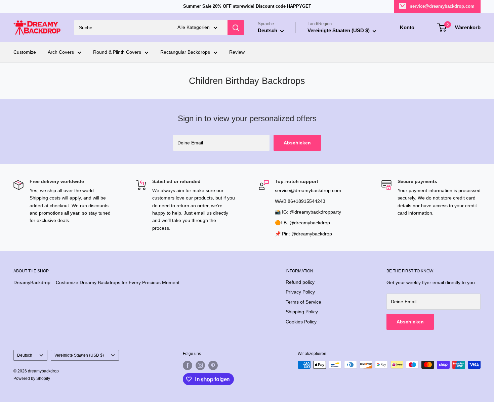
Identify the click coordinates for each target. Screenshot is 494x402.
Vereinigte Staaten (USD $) (79, 355)
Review (237, 52)
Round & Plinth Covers (117, 52)
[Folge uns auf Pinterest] (213, 365)
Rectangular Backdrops (185, 52)
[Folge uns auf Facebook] (187, 365)
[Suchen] (236, 27)
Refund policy (300, 282)
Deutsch (24, 355)
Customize (24, 52)
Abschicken (297, 142)
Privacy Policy (300, 292)
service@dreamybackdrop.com (442, 6)
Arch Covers (61, 52)
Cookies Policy (301, 321)
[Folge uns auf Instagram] (200, 365)
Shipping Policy (302, 311)
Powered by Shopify (31, 378)
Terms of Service (303, 302)
